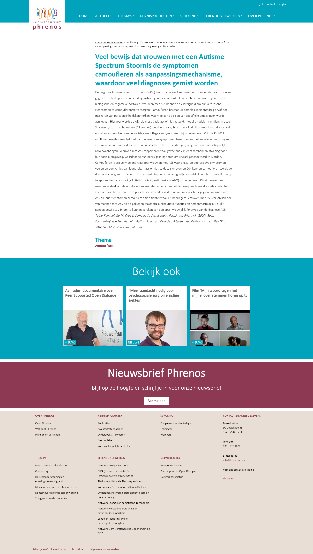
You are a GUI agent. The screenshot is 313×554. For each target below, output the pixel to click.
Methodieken (105, 440)
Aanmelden (156, 401)
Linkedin (228, 478)
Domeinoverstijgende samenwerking (56, 492)
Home (84, 16)
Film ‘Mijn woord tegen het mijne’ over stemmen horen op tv (219, 293)
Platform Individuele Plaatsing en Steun (120, 481)
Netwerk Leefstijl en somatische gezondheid (123, 503)
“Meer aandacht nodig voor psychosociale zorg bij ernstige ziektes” (154, 296)
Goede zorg (41, 471)
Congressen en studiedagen (176, 423)
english (283, 4)
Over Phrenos (260, 16)
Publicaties (104, 423)
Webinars (165, 434)
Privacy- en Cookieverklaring (49, 549)
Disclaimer (78, 549)
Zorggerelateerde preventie (51, 498)
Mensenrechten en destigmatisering (56, 487)
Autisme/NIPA (104, 246)
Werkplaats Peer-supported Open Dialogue (122, 487)
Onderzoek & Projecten (111, 434)
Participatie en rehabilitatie (51, 465)
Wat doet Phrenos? (46, 429)
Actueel (102, 16)
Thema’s (124, 16)
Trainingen (166, 429)
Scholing (188, 16)
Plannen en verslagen (47, 434)
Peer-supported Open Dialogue (178, 471)
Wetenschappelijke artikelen (114, 446)
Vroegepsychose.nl (171, 465)
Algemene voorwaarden (104, 549)
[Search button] (261, 4)
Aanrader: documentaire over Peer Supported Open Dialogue (91, 293)
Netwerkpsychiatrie (171, 477)
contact (270, 4)
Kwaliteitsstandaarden (110, 429)
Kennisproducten (156, 16)
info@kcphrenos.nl (234, 460)
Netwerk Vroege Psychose (113, 465)
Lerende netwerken (222, 16)
